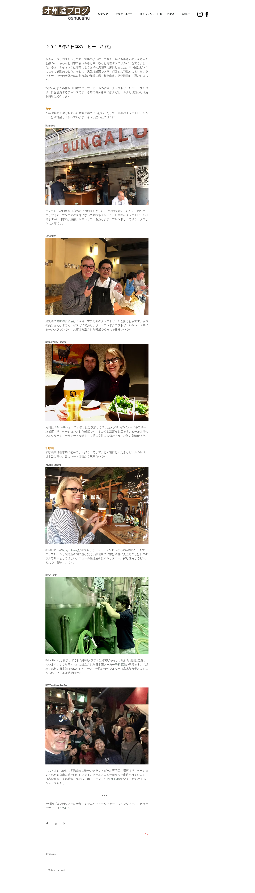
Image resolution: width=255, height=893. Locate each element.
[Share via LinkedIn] (64, 823)
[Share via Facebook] (47, 823)
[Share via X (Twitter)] (55, 823)
